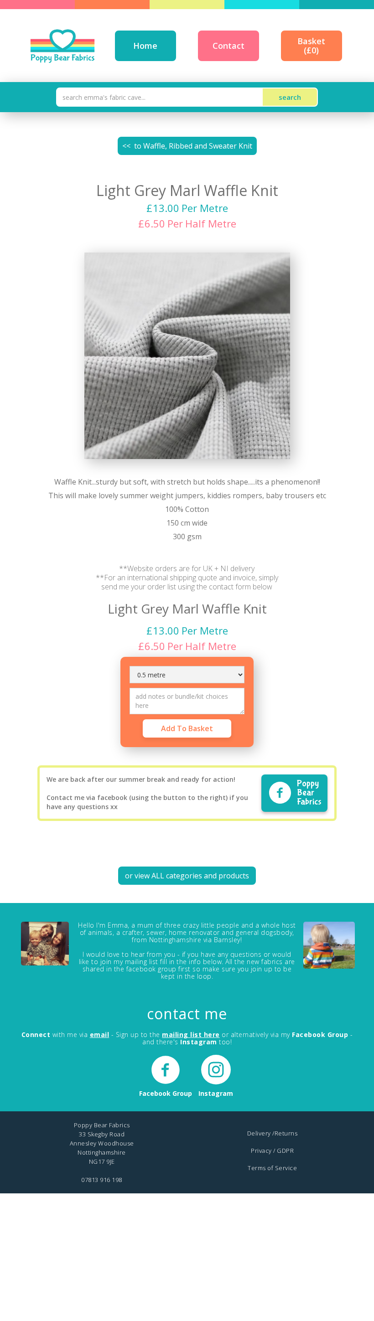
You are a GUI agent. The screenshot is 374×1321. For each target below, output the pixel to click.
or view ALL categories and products (187, 876)
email (99, 1034)
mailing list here (191, 1034)
